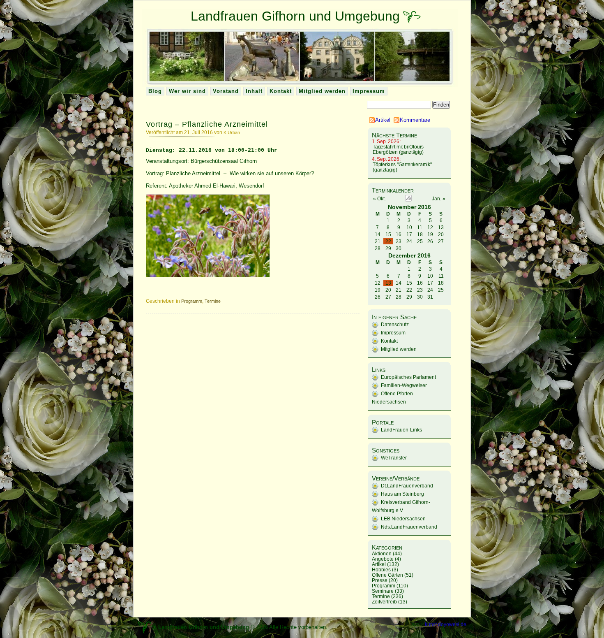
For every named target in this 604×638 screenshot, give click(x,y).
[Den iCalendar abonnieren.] (408, 199)
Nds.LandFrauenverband (409, 526)
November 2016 (409, 207)
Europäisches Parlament (408, 377)
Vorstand (226, 91)
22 (388, 241)
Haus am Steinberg (402, 493)
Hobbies (381, 569)
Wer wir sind (187, 91)
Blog (155, 91)
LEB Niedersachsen (403, 518)
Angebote (383, 558)
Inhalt (254, 91)
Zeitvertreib (384, 601)
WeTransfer (394, 457)
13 (388, 282)
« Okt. (379, 199)
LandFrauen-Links (401, 429)
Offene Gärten (387, 575)
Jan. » (438, 199)
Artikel (382, 120)
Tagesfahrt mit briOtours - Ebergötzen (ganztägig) (399, 149)
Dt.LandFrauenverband (407, 485)
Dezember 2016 (409, 255)
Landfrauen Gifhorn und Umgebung (295, 16)
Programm (191, 301)
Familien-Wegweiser (404, 385)
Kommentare (415, 120)
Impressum (369, 91)
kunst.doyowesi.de (445, 624)
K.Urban (232, 132)
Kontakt (281, 91)
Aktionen (382, 553)
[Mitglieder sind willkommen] (412, 16)
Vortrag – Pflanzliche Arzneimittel (207, 124)
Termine (213, 301)
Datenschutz (395, 324)
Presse (379, 580)
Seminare (383, 591)
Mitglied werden (322, 91)
